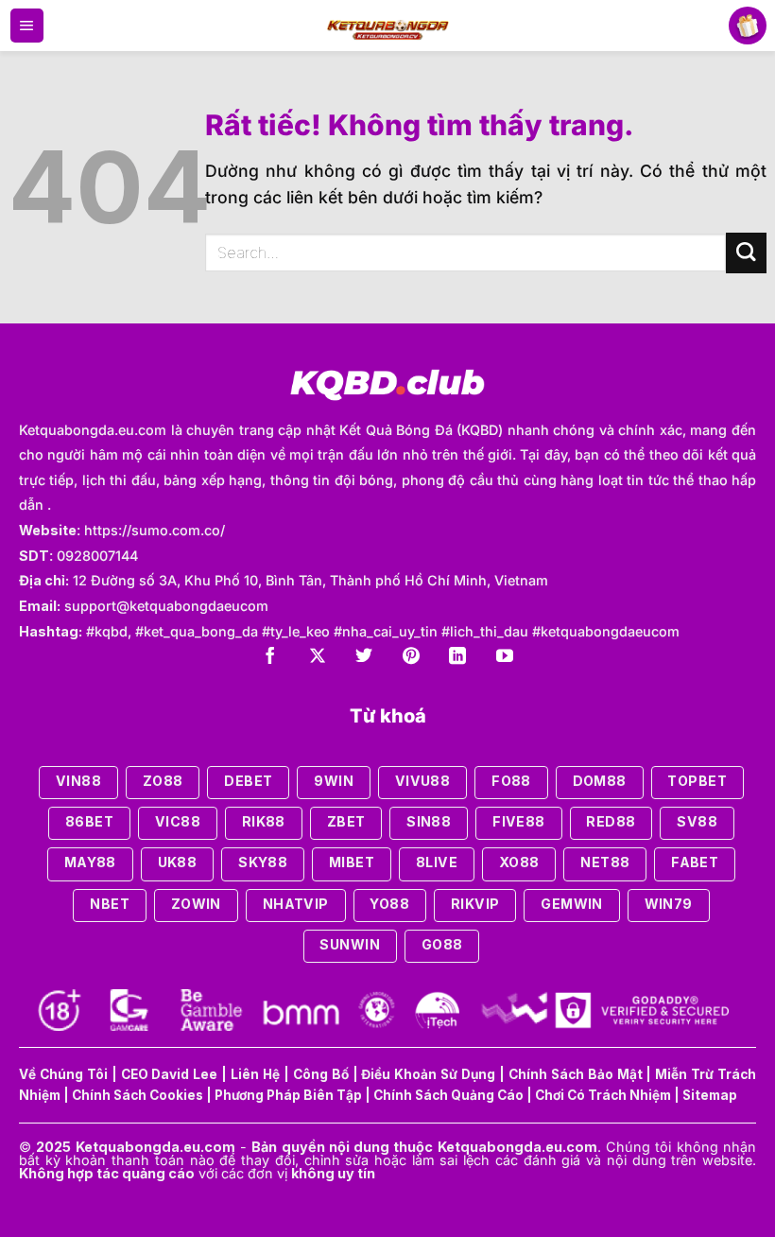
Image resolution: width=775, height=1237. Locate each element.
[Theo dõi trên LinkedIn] (457, 657)
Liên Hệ (255, 1074)
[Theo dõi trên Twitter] (363, 657)
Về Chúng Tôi (63, 1074)
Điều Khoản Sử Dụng (428, 1074)
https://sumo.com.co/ (154, 530)
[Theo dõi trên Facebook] (270, 657)
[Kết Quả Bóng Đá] (388, 25)
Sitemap (709, 1095)
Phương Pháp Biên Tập (288, 1095)
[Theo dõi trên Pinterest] (411, 657)
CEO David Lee (169, 1074)
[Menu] (26, 26)
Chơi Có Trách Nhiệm (603, 1095)
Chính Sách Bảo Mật (575, 1074)
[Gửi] (746, 253)
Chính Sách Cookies (137, 1095)
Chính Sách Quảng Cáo (448, 1095)
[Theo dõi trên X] (317, 657)
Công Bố (321, 1074)
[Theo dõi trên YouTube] (504, 657)
